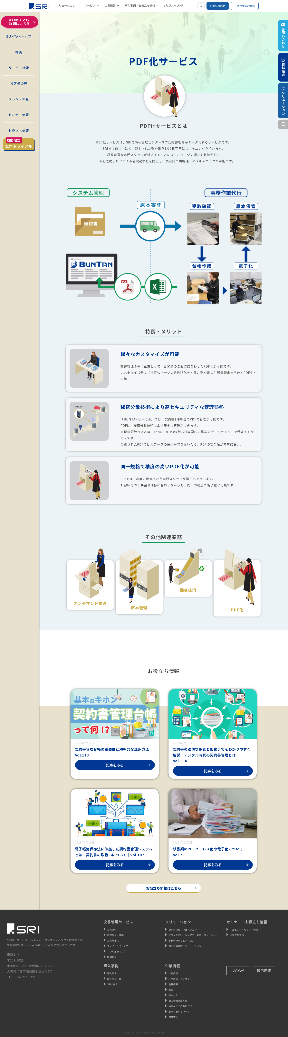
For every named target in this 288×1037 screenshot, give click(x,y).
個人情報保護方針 (177, 1000)
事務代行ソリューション (181, 940)
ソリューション (65, 5)
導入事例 (112, 973)
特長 (18, 52)
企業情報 (110, 5)
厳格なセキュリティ (178, 1011)
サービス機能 (18, 67)
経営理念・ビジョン (179, 978)
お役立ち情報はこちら (163, 888)
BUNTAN (111, 957)
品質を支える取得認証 (180, 1006)
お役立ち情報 (18, 130)
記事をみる (115, 764)
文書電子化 (113, 940)
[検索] (201, 5)
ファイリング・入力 (117, 946)
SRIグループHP (173, 5)
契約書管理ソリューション (182, 929)
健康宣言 (173, 1017)
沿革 (170, 989)
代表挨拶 (173, 973)
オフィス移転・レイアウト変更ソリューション (193, 935)
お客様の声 (18, 83)
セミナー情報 (18, 114)
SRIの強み (112, 984)
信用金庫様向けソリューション (184, 946)
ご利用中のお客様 (245, 6)
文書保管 (112, 929)
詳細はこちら (19, 22)
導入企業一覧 (114, 978)
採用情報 (264, 970)
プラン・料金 (18, 99)
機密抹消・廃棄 (115, 935)
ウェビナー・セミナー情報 (244, 929)
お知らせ (238, 970)
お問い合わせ (217, 6)
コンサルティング (116, 951)
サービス (89, 5)
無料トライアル (18, 143)
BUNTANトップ (18, 36)
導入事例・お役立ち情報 (140, 5)
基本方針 (173, 995)
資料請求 (283, 69)
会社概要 (173, 984)
